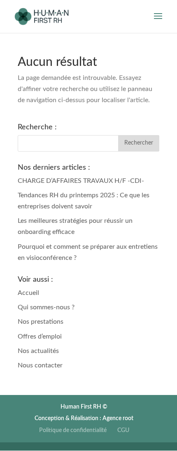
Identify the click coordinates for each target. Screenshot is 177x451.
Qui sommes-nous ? (46, 307)
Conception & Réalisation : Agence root (84, 418)
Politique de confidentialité (73, 430)
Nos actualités (38, 351)
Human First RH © (84, 407)
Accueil (28, 293)
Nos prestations (40, 321)
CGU (123, 430)
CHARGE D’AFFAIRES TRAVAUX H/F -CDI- (81, 181)
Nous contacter (40, 365)
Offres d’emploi (40, 336)
